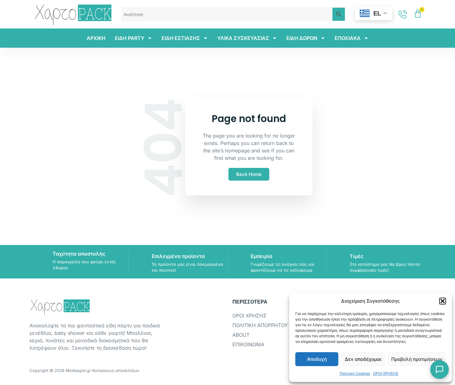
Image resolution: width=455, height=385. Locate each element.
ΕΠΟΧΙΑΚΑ (348, 38)
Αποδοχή (317, 359)
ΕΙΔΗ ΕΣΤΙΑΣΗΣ (181, 38)
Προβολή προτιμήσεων (416, 359)
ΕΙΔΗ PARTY (129, 38)
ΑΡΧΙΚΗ (96, 38)
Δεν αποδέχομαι (363, 359)
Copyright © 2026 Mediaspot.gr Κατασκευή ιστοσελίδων (84, 370)
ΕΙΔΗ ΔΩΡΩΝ (301, 38)
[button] (443, 301)
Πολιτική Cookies (355, 373)
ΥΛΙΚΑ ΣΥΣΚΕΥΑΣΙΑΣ (243, 38)
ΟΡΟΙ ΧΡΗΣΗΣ (385, 373)
